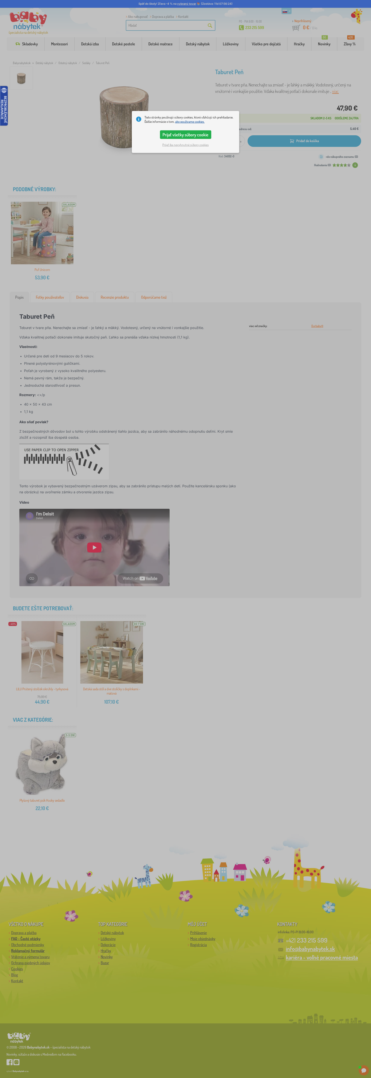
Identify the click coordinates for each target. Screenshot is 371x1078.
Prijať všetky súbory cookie (185, 134)
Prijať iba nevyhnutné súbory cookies (185, 145)
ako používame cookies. (190, 122)
